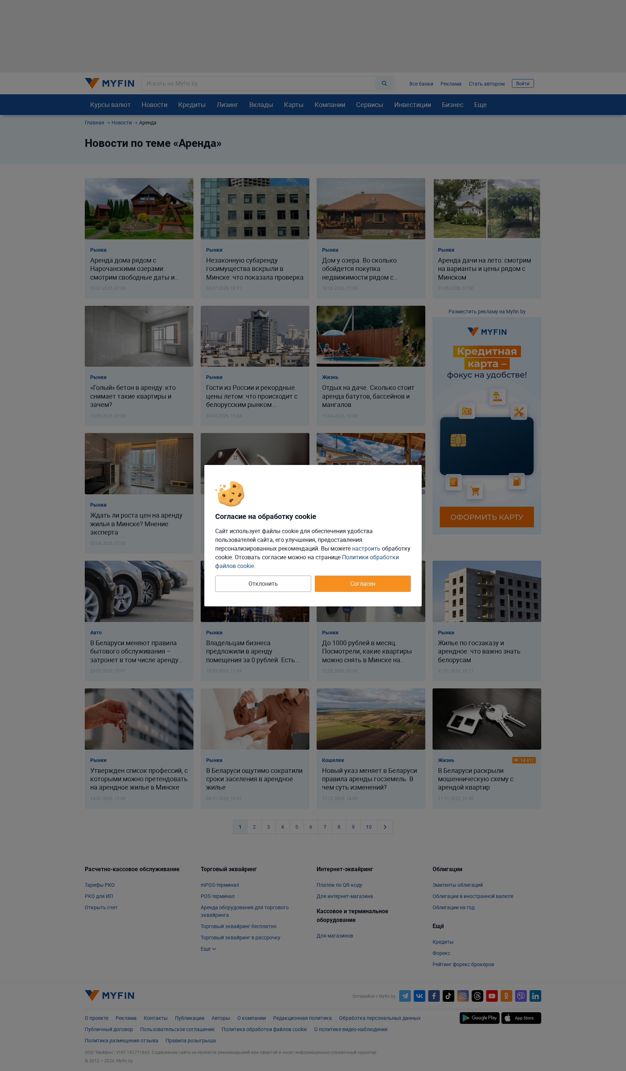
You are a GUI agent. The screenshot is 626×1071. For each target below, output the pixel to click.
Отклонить (263, 584)
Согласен (362, 584)
